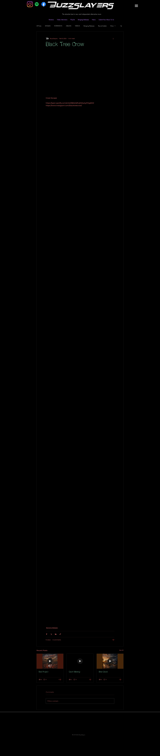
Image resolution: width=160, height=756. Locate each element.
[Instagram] (30, 4)
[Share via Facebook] (47, 634)
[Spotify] (37, 4)
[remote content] (80, 75)
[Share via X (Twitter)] (51, 634)
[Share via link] (60, 634)
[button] (136, 5)
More (112, 26)
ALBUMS (68, 26)
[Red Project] (50, 661)
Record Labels (102, 26)
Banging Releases (89, 26)
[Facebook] (44, 4)
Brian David (103, 672)
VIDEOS (77, 26)
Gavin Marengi (74, 672)
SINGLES (48, 26)
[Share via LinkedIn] (56, 634)
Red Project (43, 672)
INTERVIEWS (58, 26)
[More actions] (113, 38)
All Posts (38, 26)
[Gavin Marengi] (80, 661)
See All (121, 650)
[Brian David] (110, 661)
